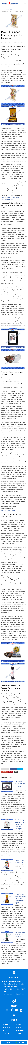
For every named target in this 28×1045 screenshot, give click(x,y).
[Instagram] (7, 1010)
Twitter (20, 769)
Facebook (13, 769)
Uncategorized (9, 9)
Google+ (5, 771)
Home (2, 9)
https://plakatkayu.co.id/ (8, 510)
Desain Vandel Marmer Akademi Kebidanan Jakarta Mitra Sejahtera (20, 898)
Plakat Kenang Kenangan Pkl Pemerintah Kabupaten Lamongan (19, 824)
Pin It (11, 771)
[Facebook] (11, 1010)
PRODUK (7, 1028)
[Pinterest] (16, 1010)
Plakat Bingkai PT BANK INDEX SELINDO (20, 935)
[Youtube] (21, 1010)
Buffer (15, 771)
